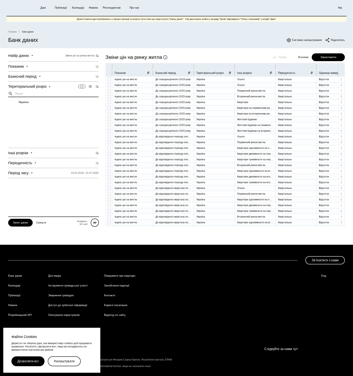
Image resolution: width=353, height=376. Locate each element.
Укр (340, 7)
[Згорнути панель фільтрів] (95, 223)
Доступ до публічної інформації (67, 305)
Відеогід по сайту (115, 315)
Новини (93, 7)
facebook (268, 358)
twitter (278, 358)
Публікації (61, 7)
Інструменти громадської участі (68, 285)
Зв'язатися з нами (325, 260)
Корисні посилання (115, 305)
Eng (323, 275)
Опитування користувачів (64, 315)
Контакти (109, 295)
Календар (78, 7)
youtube (287, 358)
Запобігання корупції (116, 285)
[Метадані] (165, 57)
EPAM (168, 359)
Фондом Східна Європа (126, 359)
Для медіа (54, 275)
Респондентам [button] (112, 7)
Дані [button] (43, 7)
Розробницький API (20, 315)
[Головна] (18, 8)
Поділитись (338, 40)
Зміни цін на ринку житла (133, 57)
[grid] (53, 122)
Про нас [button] (134, 7)
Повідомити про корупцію (119, 275)
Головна (12, 31)
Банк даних (15, 275)
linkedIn (297, 358)
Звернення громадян (61, 295)
